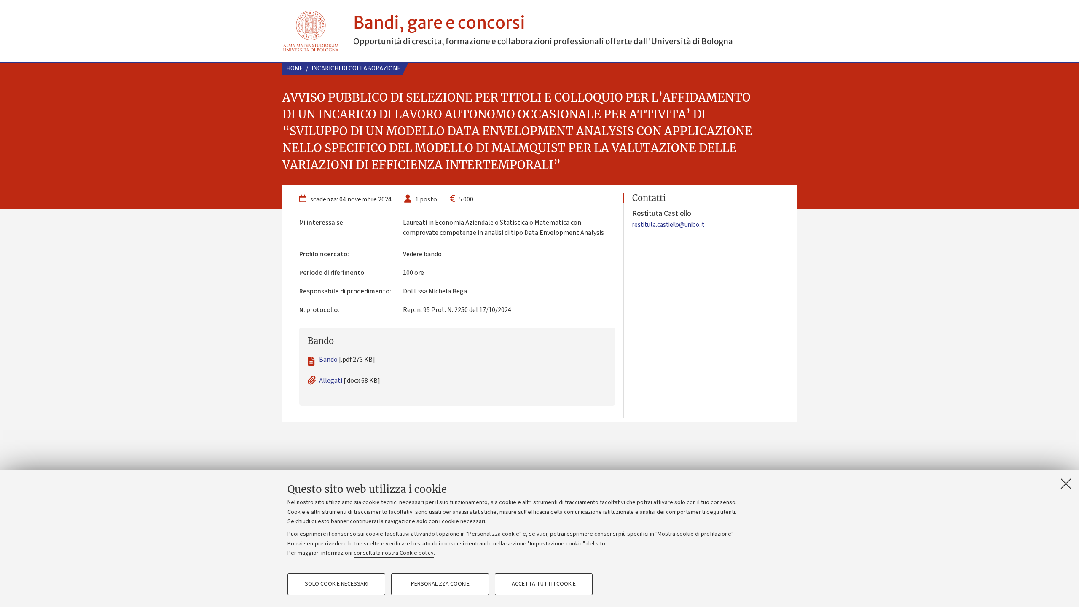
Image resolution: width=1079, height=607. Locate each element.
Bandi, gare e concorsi (439, 22)
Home (294, 68)
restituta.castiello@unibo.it (668, 224)
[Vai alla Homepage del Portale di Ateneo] (310, 31)
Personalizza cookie (440, 584)
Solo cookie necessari (336, 584)
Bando (328, 359)
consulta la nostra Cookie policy (394, 553)
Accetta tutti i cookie (544, 584)
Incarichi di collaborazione (355, 68)
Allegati (330, 380)
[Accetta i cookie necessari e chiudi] (1066, 483)
